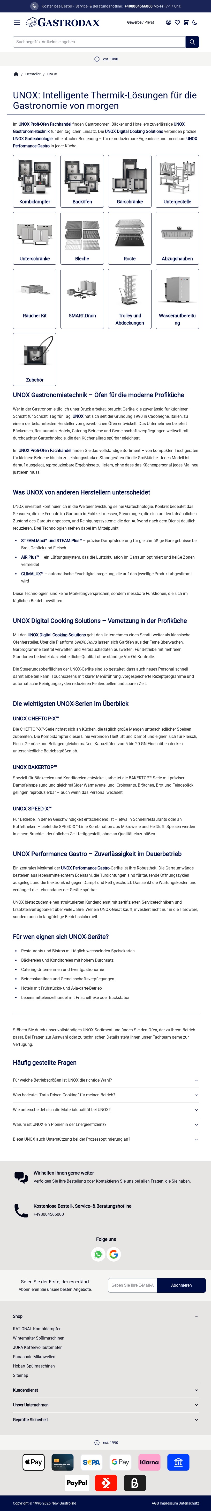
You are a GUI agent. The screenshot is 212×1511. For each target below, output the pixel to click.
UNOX (52, 74)
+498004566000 (49, 1214)
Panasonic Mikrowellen (34, 1356)
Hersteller (33, 74)
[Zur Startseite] (73, 22)
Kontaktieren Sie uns (114, 1181)
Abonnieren (181, 1285)
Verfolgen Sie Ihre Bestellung (60, 1181)
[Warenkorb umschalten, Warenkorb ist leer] (186, 22)
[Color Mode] (195, 22)
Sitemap (20, 1375)
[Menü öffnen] (17, 22)
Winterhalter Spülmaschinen (38, 1338)
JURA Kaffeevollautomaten (38, 1347)
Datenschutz (189, 1503)
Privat (149, 22)
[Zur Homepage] (16, 74)
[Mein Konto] (168, 22)
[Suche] (192, 42)
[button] (106, 1316)
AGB (155, 1503)
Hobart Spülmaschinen (34, 1366)
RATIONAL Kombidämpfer (36, 1328)
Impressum (169, 1503)
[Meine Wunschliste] (177, 22)
